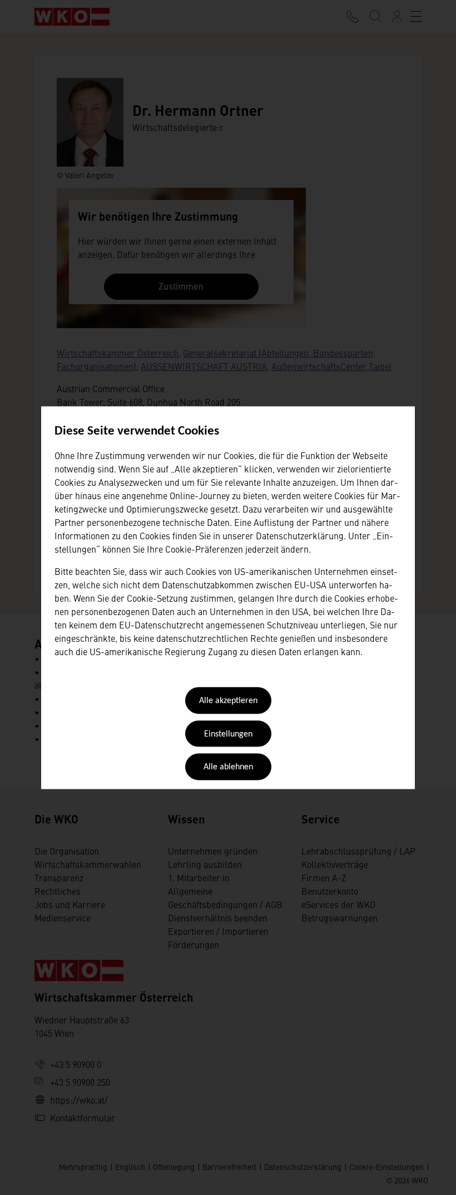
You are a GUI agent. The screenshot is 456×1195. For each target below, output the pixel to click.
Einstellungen (228, 734)
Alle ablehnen (228, 767)
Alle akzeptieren (228, 701)
